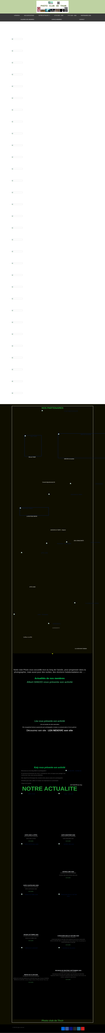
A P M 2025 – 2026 (58, 15)
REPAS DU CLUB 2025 (31, 974)
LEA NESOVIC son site (60, 730)
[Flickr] (63, 1028)
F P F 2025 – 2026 (72, 15)
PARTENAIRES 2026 (86, 15)
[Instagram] (75, 1028)
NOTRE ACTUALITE (43, 15)
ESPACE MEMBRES (57, 19)
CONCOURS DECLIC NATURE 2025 (68, 936)
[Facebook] (67, 1028)
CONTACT (81, 19)
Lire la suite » (31, 841)
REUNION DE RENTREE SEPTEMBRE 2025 (68, 970)
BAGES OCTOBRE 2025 (31, 934)
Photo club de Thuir (52, 1020)
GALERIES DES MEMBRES (27, 19)
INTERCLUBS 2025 (68, 871)
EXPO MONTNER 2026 (68, 835)
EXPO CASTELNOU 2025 (31, 885)
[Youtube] (82, 1028)
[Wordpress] (79, 1028)
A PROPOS (17, 15)
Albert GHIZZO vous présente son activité (50, 682)
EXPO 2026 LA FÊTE (31, 835)
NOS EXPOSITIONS (29, 15)
